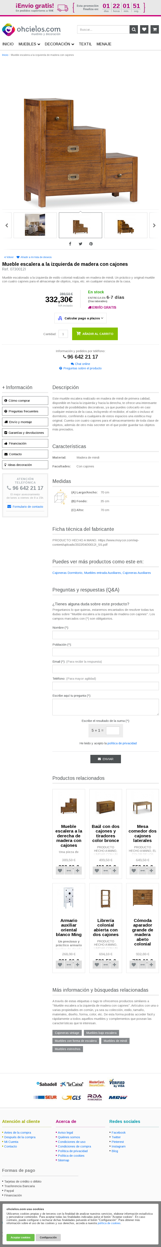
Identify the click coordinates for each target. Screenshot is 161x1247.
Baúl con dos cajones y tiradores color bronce (105, 833)
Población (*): (62, 644)
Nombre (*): (60, 627)
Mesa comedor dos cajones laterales (143, 833)
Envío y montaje (20, 422)
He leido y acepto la (108, 743)
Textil (85, 44)
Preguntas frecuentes (23, 411)
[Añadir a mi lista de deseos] (60, 870)
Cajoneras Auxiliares (137, 572)
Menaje (104, 44)
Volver (10, 257)
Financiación (17, 443)
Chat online (82, 364)
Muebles (27, 44)
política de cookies (109, 1223)
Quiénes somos (69, 1137)
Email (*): (77, 661)
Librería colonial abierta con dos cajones (106, 927)
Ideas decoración (19, 465)
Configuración (48, 1237)
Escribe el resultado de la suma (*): (106, 720)
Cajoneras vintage (67, 1033)
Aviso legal (65, 1132)
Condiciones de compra (74, 1146)
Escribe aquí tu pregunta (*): (71, 695)
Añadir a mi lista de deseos (36, 257)
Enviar (107, 759)
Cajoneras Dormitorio (67, 572)
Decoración (57, 44)
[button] (69, 870)
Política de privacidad (73, 1151)
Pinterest (118, 1141)
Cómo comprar (19, 400)
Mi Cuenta (11, 1141)
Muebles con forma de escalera (76, 1040)
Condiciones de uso (72, 1141)
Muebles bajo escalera (101, 1033)
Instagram (119, 1146)
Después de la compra (19, 1137)
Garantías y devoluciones (26, 432)
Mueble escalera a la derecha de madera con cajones (68, 836)
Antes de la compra (17, 1132)
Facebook (119, 1132)
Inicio (5, 55)
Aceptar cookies (20, 1237)
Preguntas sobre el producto (83, 368)
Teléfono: (74, 678)
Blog (115, 1151)
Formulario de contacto (27, 506)
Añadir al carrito (97, 334)
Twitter (116, 1137)
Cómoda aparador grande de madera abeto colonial (142, 932)
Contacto (15, 454)
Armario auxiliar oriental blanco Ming (69, 927)
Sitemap (63, 1160)
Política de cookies (71, 1155)
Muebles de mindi (115, 1040)
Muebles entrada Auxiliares (102, 572)
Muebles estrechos (67, 1049)
